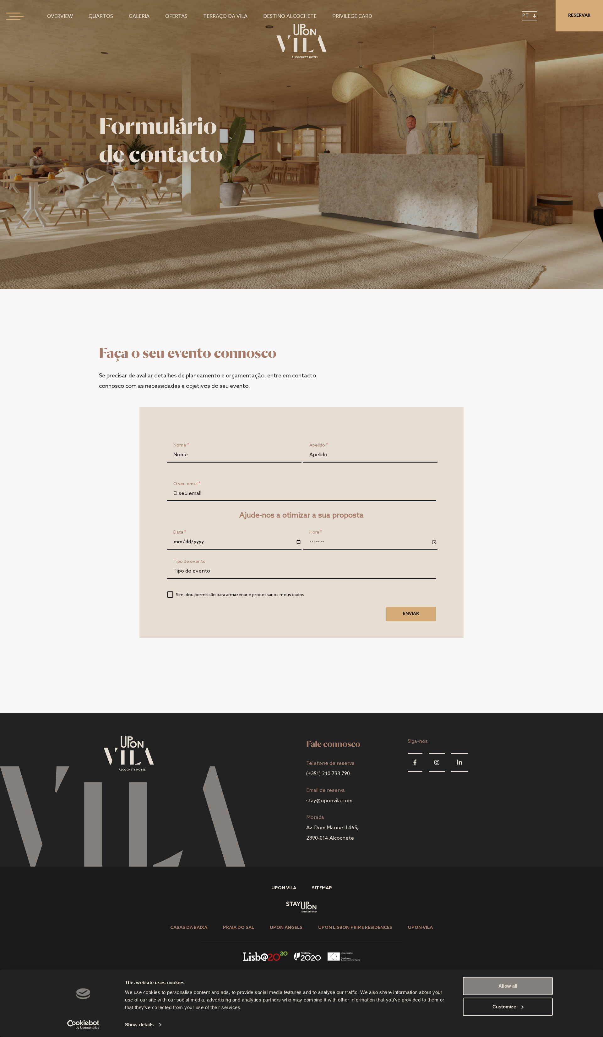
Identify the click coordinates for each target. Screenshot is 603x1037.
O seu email (185, 484)
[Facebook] (415, 762)
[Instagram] (437, 762)
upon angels (286, 927)
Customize (504, 1006)
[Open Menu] (12, 15)
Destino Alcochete (290, 16)
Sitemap (322, 888)
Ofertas (176, 16)
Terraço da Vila (225, 16)
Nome (179, 445)
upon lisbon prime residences (355, 927)
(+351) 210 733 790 (328, 774)
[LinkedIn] (459, 762)
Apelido (317, 445)
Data (178, 532)
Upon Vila (283, 888)
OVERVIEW (60, 16)
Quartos (101, 16)
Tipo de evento (189, 561)
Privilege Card (352, 16)
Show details (139, 1024)
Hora (314, 532)
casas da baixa (188, 927)
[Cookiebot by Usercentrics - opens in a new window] (83, 1024)
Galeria (139, 16)
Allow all (507, 986)
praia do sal (238, 927)
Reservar (579, 15)
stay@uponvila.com (329, 801)
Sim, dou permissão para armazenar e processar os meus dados (240, 595)
